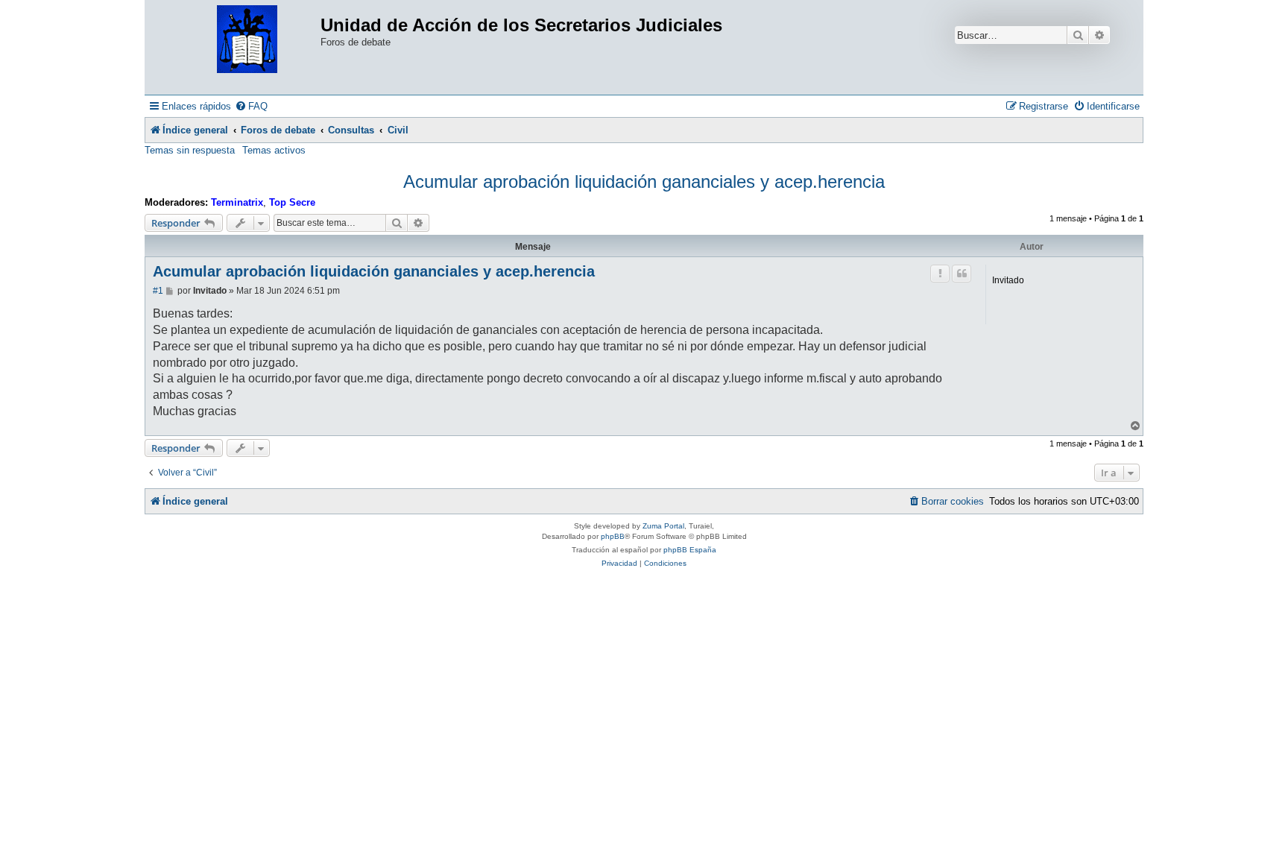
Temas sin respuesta (190, 150)
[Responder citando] (961, 274)
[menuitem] (251, 106)
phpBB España (689, 550)
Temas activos (274, 150)
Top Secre (292, 202)
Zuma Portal (663, 526)
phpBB (613, 536)
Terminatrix (237, 202)
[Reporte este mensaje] (940, 274)
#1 (158, 290)
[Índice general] (247, 40)
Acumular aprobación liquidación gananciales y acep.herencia (644, 181)
